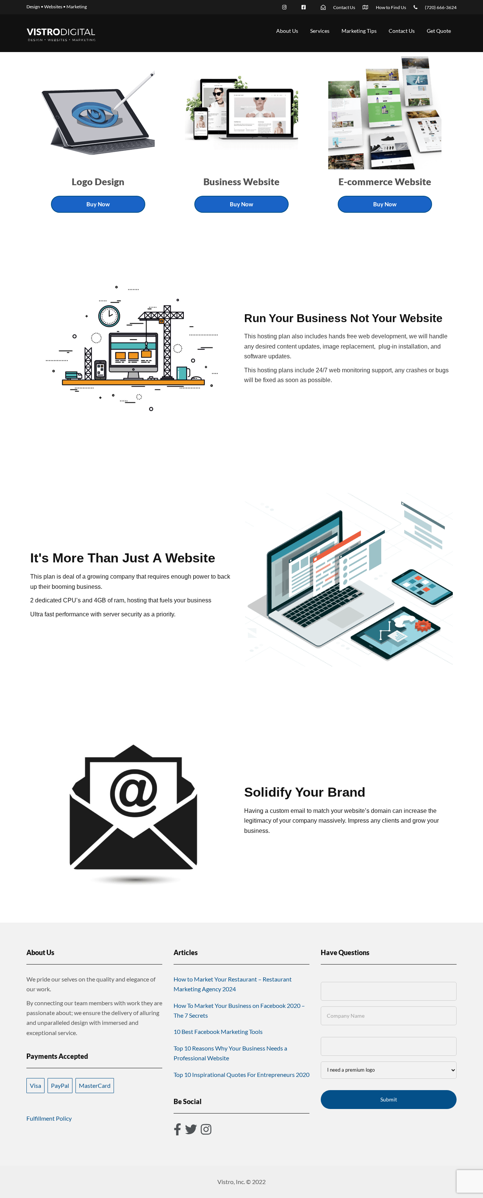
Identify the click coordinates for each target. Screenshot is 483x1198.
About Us (287, 31)
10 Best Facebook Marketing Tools (218, 1031)
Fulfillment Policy (49, 1118)
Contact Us (402, 31)
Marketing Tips (359, 31)
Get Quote (439, 31)
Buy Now (98, 204)
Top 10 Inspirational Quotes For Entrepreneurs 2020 (241, 1074)
